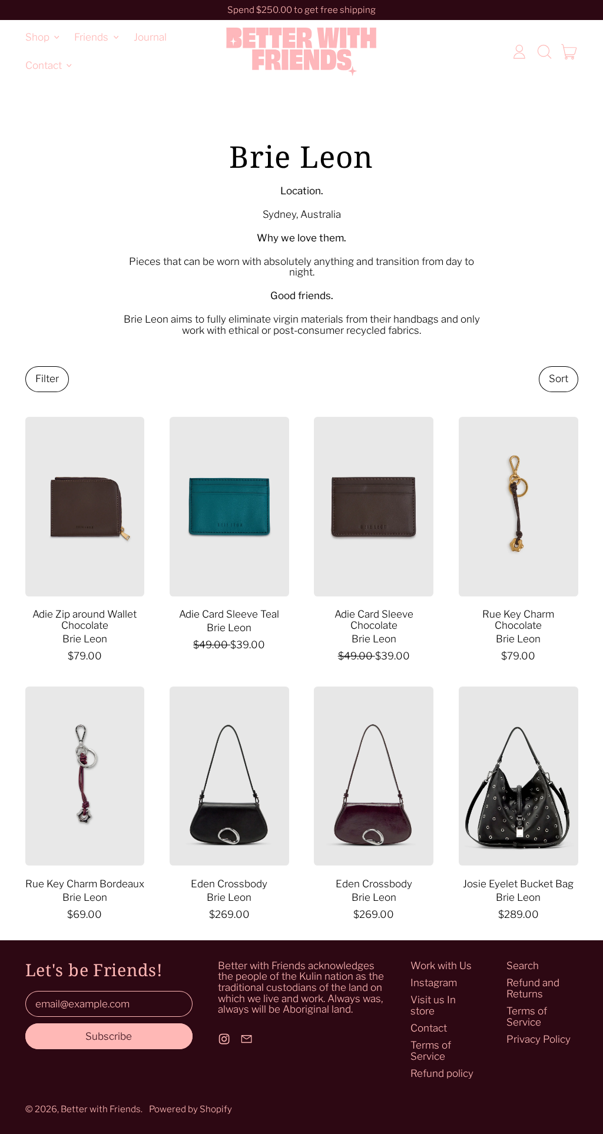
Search (522, 965)
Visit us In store (433, 1005)
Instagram (433, 983)
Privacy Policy (538, 1039)
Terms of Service (430, 1050)
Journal (150, 37)
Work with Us (441, 965)
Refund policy (441, 1073)
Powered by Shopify (190, 1109)
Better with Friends (101, 1109)
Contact (428, 1028)
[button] (544, 52)
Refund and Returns (532, 988)
